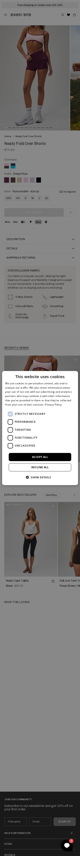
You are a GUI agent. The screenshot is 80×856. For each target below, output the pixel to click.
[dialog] (40, 428)
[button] (40, 477)
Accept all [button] (40, 457)
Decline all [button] (40, 467)
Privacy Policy (53, 404)
